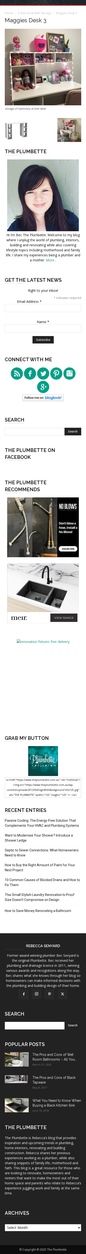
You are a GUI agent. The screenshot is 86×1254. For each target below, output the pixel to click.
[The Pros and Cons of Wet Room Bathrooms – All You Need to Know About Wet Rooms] (17, 1059)
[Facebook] (23, 994)
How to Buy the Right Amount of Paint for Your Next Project (40, 867)
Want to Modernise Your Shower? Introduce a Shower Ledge (39, 837)
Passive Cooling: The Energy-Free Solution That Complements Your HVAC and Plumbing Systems (42, 823)
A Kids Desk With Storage (34, 13)
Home (9, 13)
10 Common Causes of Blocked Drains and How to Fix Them (42, 882)
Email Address (29, 301)
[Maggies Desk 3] (43, 104)
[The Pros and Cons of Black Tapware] (17, 1079)
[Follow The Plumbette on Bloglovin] (43, 400)
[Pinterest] (49, 994)
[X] (62, 994)
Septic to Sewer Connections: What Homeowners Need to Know (42, 852)
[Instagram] (36, 994)
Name (43, 322)
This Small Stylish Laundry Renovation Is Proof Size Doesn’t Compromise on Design (40, 897)
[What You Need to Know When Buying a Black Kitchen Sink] (17, 1105)
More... (51, 260)
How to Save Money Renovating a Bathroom (38, 911)
